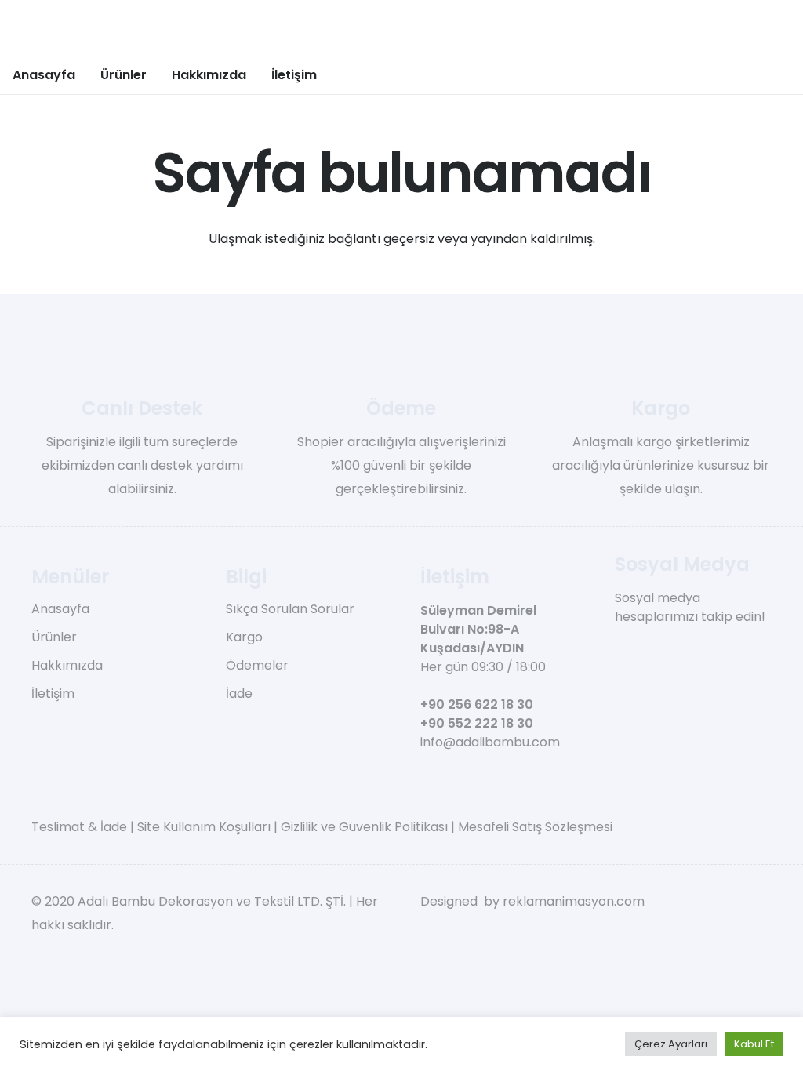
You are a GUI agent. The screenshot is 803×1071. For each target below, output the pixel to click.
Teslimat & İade (79, 827)
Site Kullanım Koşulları (204, 827)
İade (239, 693)
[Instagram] (647, 647)
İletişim (52, 693)
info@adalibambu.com (490, 742)
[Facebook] (621, 646)
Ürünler (54, 637)
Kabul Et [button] (754, 1044)
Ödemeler (257, 665)
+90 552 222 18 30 (476, 723)
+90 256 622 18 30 (476, 704)
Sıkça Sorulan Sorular (290, 609)
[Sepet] (742, 74)
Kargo (244, 637)
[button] (158, 74)
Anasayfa (60, 609)
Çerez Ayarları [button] (670, 1044)
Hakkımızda (67, 665)
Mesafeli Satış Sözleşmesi (535, 827)
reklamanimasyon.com (574, 901)
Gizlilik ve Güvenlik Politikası (364, 827)
